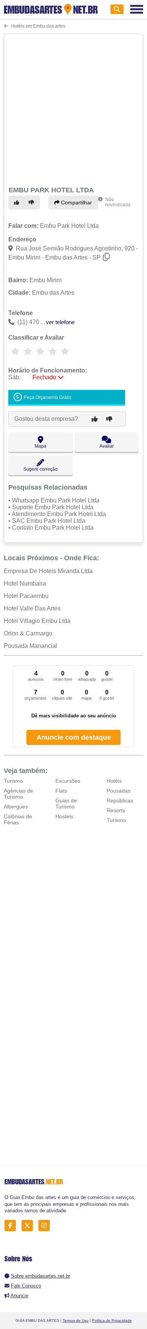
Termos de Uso (76, 1320)
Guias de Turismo (66, 803)
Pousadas (118, 791)
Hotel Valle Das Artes (32, 608)
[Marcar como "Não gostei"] (32, 202)
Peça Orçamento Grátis (47, 397)
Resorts (116, 810)
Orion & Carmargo (28, 633)
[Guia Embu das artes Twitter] (29, 1226)
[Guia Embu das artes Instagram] (46, 1226)
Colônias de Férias (18, 819)
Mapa (40, 446)
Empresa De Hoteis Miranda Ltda (48, 571)
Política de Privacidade (112, 1320)
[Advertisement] (73, 108)
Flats (61, 791)
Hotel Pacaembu (26, 596)
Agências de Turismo (18, 794)
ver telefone (60, 322)
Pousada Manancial (30, 646)
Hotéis (114, 781)
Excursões (67, 781)
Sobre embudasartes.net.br (40, 1276)
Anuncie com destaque (74, 737)
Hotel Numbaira (25, 583)
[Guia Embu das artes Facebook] (12, 1226)
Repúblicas (120, 800)
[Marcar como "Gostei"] (17, 202)
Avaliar (107, 446)
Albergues (16, 807)
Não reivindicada (117, 202)
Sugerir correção (40, 469)
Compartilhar (76, 202)
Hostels (64, 816)
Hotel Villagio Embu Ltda (37, 621)
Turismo (13, 781)
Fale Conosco (26, 1286)
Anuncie (19, 1295)
